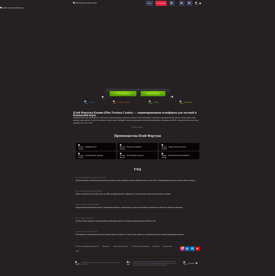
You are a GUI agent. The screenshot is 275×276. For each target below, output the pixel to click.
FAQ (77, 251)
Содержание (167, 246)
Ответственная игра (120, 246)
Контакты (106, 246)
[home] (85, 3)
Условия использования (140, 246)
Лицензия (155, 246)
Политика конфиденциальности (87, 246)
